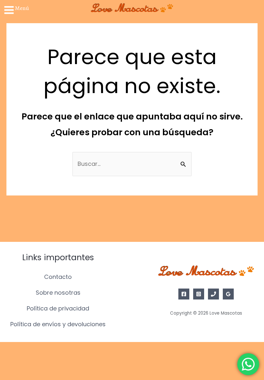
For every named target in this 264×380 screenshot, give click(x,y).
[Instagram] (198, 294)
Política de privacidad (58, 308)
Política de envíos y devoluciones (58, 324)
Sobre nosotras (58, 293)
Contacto (58, 277)
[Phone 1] (213, 294)
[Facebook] (183, 294)
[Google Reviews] (228, 294)
